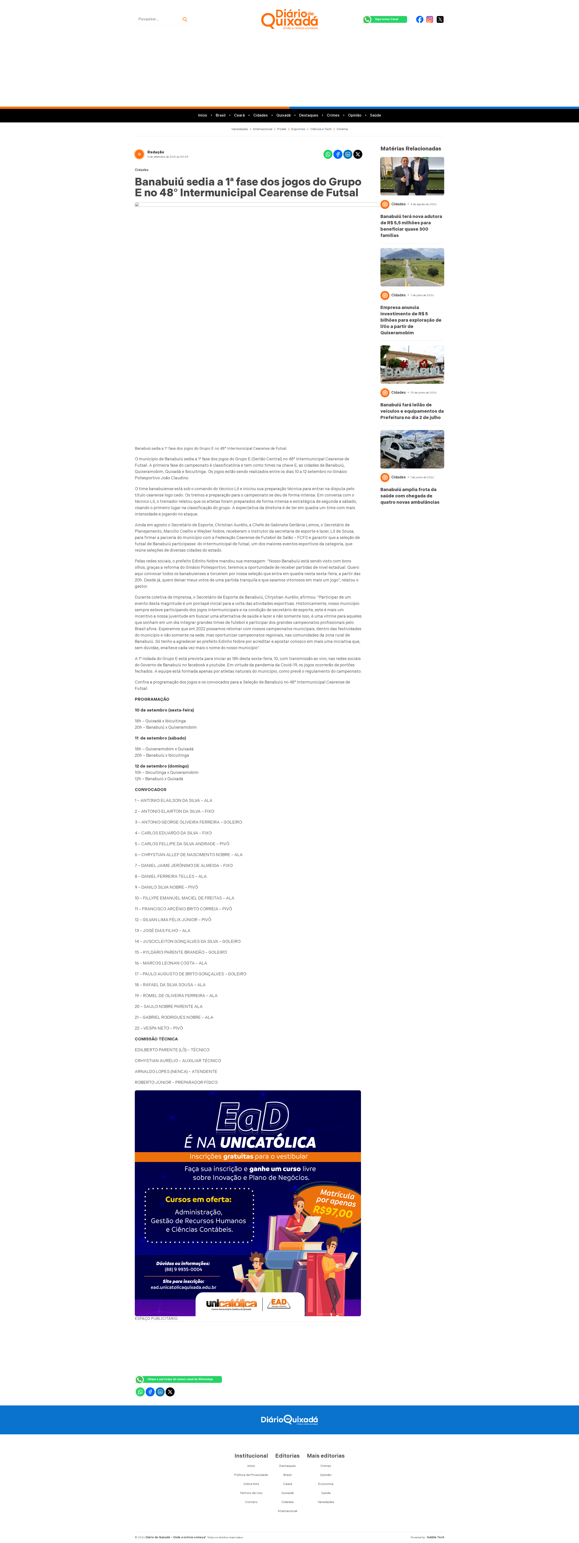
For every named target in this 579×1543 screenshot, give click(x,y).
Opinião (354, 115)
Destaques (308, 115)
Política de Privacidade (251, 1475)
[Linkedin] (347, 154)
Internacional (262, 129)
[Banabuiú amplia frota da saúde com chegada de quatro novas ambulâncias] (412, 449)
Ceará (239, 115)
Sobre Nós (251, 1484)
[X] (440, 19)
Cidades (260, 115)
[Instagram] (429, 19)
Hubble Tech (435, 1537)
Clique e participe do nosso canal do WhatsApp (180, 1379)
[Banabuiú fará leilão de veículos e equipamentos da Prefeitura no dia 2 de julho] (412, 364)
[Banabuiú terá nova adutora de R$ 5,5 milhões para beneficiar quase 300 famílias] (412, 176)
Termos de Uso (251, 1493)
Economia (325, 1484)
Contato (251, 1502)
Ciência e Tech (321, 129)
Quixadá (283, 115)
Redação (155, 152)
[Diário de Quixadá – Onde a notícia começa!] (289, 19)
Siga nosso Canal (386, 19)
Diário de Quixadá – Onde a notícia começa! (176, 1537)
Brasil (220, 115)
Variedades (239, 129)
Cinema (342, 129)
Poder (281, 129)
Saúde (375, 115)
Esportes (298, 129)
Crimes (333, 115)
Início (202, 115)
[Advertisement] (289, 72)
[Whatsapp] (327, 154)
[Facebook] (419, 19)
